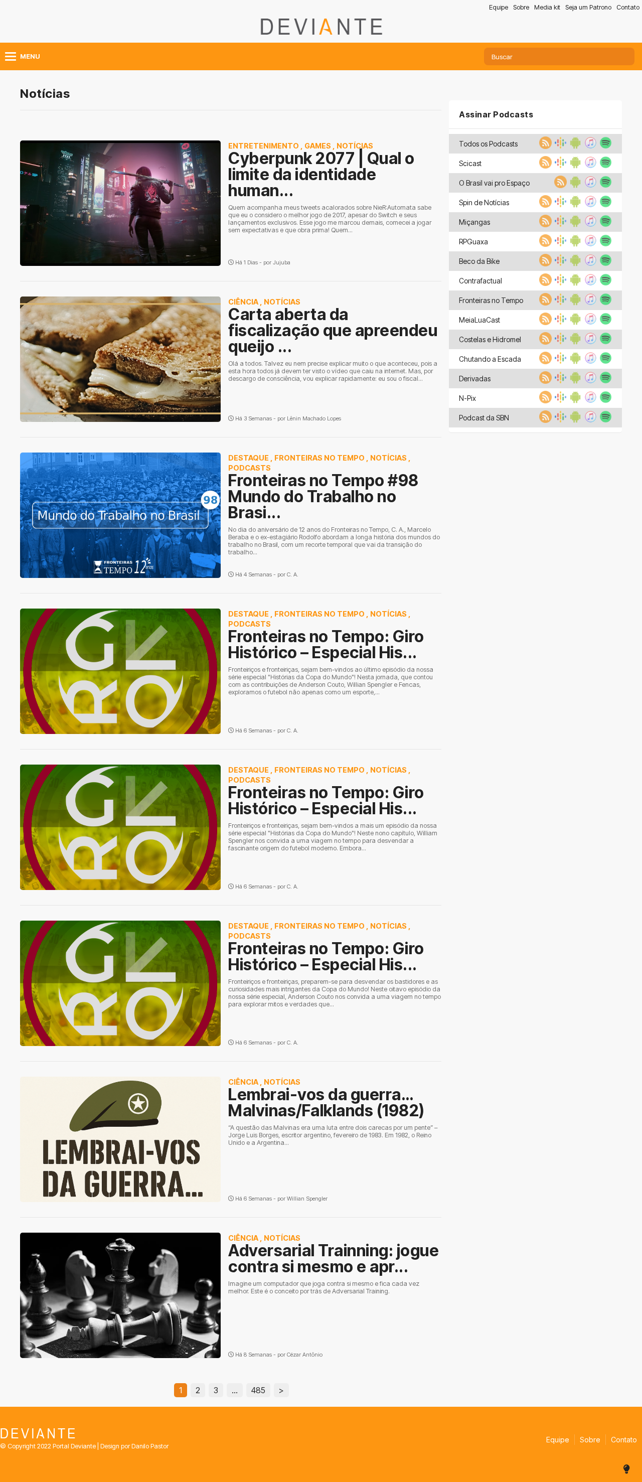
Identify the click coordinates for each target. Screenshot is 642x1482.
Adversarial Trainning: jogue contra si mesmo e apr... (333, 1258)
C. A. (292, 574)
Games (317, 145)
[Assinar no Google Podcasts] (559, 146)
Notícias (355, 145)
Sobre (521, 7)
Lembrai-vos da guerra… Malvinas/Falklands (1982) (326, 1102)
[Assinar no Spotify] (604, 146)
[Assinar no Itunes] (589, 146)
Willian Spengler (307, 1198)
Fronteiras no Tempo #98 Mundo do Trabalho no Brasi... (323, 496)
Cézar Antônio (305, 1354)
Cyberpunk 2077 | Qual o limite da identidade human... (321, 174)
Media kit (547, 7)
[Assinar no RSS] (544, 146)
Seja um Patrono (588, 7)
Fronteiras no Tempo (319, 458)
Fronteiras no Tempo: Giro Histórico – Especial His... (326, 644)
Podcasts (249, 468)
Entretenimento (263, 145)
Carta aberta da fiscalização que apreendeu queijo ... (332, 330)
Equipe (498, 7)
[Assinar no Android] (574, 146)
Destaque (248, 458)
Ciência (243, 302)
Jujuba (281, 262)
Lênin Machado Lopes (314, 418)
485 (258, 1390)
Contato (627, 7)
